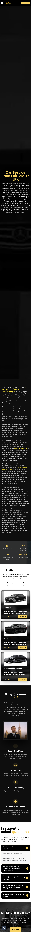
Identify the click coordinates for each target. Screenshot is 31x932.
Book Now (26, 3)
